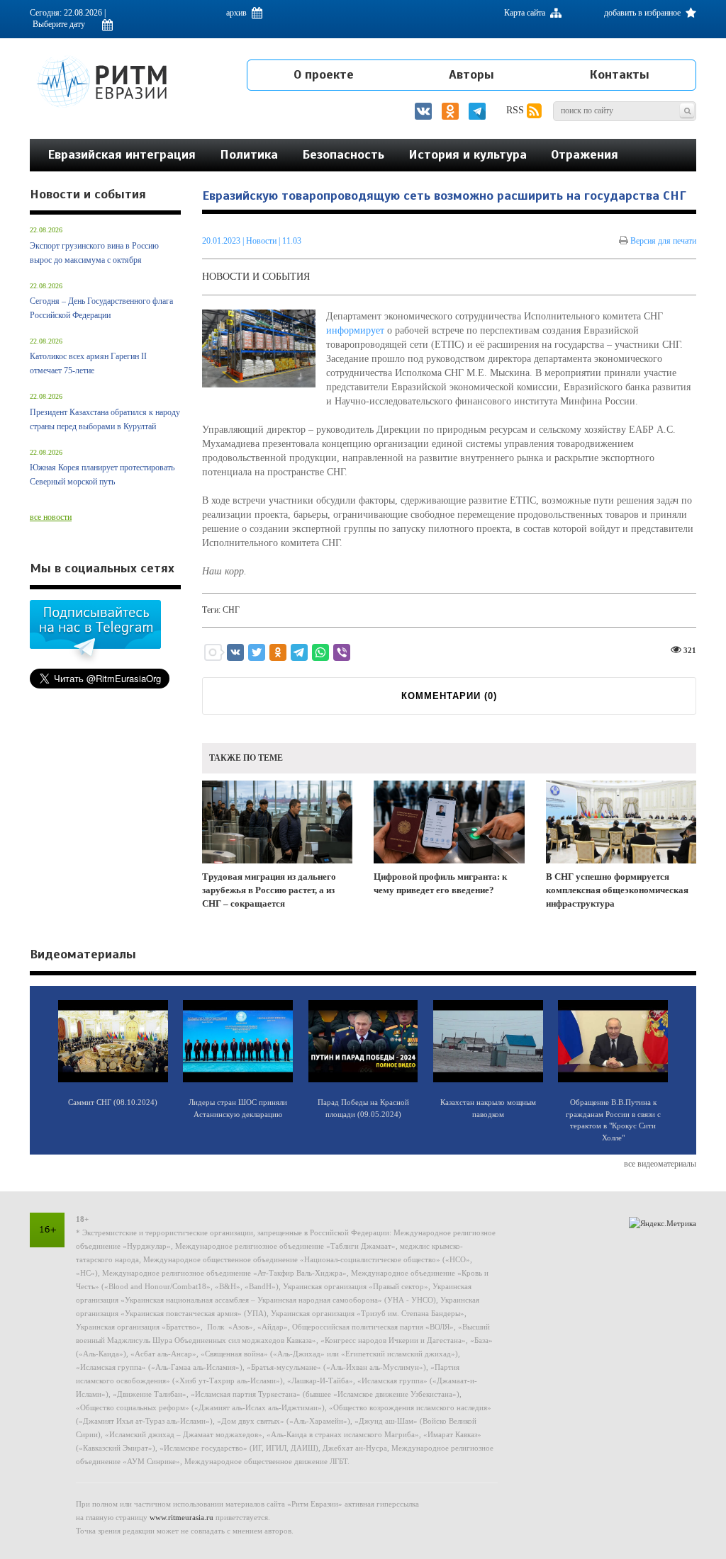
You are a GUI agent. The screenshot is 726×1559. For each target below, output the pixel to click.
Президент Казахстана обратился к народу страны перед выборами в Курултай (105, 419)
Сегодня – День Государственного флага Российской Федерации (101, 308)
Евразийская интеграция (122, 154)
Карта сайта (525, 13)
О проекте (324, 74)
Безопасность (343, 154)
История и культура (467, 154)
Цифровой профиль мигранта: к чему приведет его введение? (440, 883)
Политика (249, 154)
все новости (51, 517)
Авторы (471, 74)
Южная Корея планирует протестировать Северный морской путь (102, 475)
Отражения (584, 154)
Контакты (619, 74)
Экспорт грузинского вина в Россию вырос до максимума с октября (94, 253)
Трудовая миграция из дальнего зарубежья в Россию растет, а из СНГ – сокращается (269, 889)
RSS (516, 110)
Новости (262, 241)
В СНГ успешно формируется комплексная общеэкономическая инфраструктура (617, 889)
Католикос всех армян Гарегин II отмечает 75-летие (88, 363)
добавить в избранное (643, 13)
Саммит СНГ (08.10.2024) (112, 1102)
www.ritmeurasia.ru (181, 1517)
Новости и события (256, 276)
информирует (355, 330)
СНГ (231, 610)
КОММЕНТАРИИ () (449, 696)
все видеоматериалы (660, 1164)
